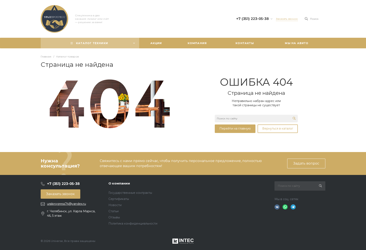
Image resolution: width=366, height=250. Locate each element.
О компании (119, 183)
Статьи (113, 211)
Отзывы (114, 217)
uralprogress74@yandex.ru (66, 204)
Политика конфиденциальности (132, 223)
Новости (115, 205)
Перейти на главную (235, 128)
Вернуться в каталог (277, 128)
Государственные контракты (130, 193)
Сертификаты (118, 199)
